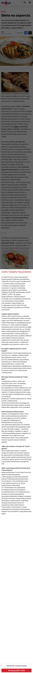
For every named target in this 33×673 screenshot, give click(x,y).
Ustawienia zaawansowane (16, 666)
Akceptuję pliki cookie (16, 670)
